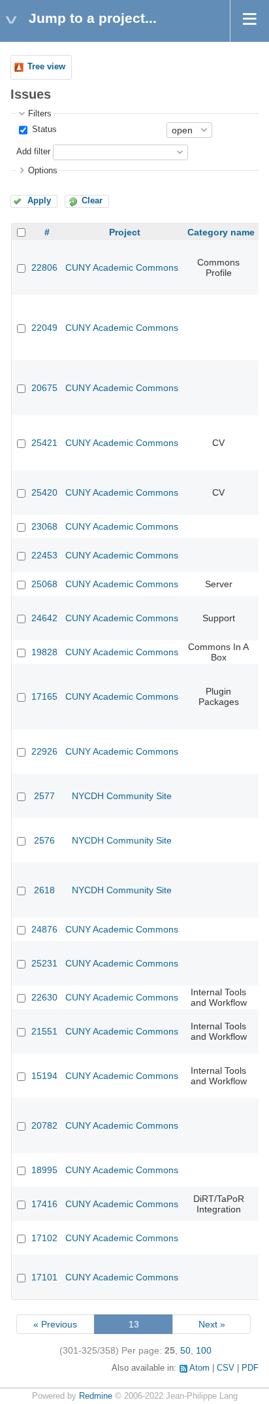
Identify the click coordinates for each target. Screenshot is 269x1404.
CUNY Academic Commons (121, 267)
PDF (250, 1368)
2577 (44, 796)
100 (204, 1350)
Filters (40, 113)
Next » (211, 1324)
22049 (44, 327)
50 (185, 1350)
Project (124, 232)
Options (42, 170)
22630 (44, 997)
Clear (92, 200)
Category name (221, 232)
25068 (44, 584)
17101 (44, 1277)
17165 (44, 696)
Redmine (95, 1396)
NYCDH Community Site (122, 796)
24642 (44, 618)
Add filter (33, 151)
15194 (44, 1075)
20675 (44, 388)
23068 (44, 526)
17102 (44, 1238)
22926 (44, 751)
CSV (225, 1368)
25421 (44, 442)
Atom (199, 1368)
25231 (44, 963)
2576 (44, 840)
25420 (44, 492)
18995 (44, 1170)
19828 (44, 652)
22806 (44, 267)
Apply (39, 200)
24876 (44, 929)
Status (43, 129)
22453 (44, 555)
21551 (44, 1031)
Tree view (46, 66)
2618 (44, 890)
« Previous (55, 1324)
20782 (44, 1125)
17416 (44, 1204)
